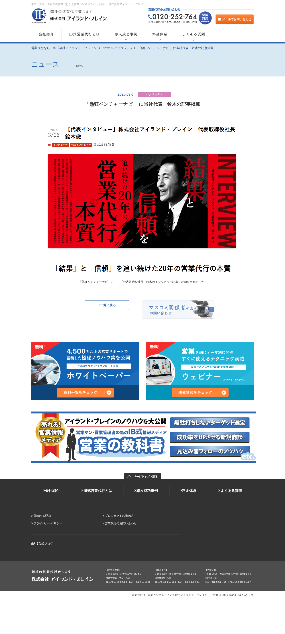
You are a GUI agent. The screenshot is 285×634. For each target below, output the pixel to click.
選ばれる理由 (42, 515)
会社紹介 (52, 490)
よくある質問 (231, 490)
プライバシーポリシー (47, 523)
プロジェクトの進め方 (119, 515)
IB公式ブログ (44, 543)
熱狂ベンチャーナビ (95, 282)
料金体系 (189, 490)
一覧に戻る (108, 305)
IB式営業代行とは (98, 490)
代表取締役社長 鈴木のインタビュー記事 (150, 282)
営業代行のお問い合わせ (121, 523)
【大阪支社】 (211, 570)
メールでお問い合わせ (236, 19)
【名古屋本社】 (113, 570)
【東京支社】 (161, 570)
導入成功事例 (147, 490)
